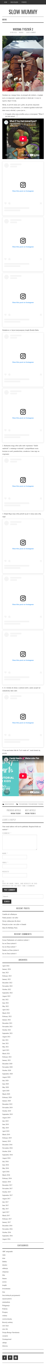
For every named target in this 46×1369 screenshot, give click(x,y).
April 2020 (5, 1091)
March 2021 (6, 1053)
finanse (4, 1278)
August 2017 (6, 1198)
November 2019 (7, 1107)
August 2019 (6, 1118)
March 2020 (6, 1094)
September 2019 (7, 1114)
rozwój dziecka (7, 1319)
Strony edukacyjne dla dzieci (11, 921)
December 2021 (7, 1023)
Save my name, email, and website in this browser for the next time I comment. (19, 884)
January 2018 (6, 1182)
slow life (5, 1329)
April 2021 (5, 1050)
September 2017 (7, 1195)
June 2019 (5, 1124)
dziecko (4, 1265)
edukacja (5, 1268)
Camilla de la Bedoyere (9, 914)
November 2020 (7, 1067)
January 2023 (6, 979)
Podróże (24, 2)
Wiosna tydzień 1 (16, 813)
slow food (5, 1326)
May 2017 (5, 1209)
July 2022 (5, 999)
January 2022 (6, 1020)
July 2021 (5, 1040)
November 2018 (7, 1148)
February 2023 (7, 976)
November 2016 (7, 1229)
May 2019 (5, 1128)
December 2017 (7, 1185)
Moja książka (14, 2)
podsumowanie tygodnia (35, 804)
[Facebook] (4, 1357)
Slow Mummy (23, 12)
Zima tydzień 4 (14, 950)
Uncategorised (9, 804)
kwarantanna (6, 1288)
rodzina (4, 1315)
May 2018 (5, 1168)
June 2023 (5, 972)
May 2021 (5, 1047)
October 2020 (6, 1070)
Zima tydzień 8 (11, 943)
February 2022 (7, 1016)
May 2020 (5, 1087)
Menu (4, 19)
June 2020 (5, 1084)
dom (3, 1258)
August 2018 (6, 1158)
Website (5, 871)
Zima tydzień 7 (11, 947)
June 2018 (5, 1165)
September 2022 (7, 993)
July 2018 (5, 1161)
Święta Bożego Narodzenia (10, 1332)
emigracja (5, 1272)
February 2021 (7, 1057)
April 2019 (5, 1131)
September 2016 (7, 1236)
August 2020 (6, 1077)
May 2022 (5, 1006)
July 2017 (5, 1202)
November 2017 (7, 1188)
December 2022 (7, 983)
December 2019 (7, 1104)
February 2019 (7, 1138)
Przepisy (5, 1312)
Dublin (4, 1261)
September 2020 (7, 1074)
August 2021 (6, 1037)
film (3, 1275)
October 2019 (6, 1111)
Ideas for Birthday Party (10, 928)
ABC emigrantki (7, 1251)
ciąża (3, 1255)
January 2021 (6, 1060)
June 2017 (5, 1205)
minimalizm (6, 1302)
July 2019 (5, 1121)
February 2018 (7, 1178)
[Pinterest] (10, 1357)
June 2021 (5, 1043)
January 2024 (6, 969)
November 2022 (7, 986)
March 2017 (6, 1215)
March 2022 (6, 1013)
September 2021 (7, 1033)
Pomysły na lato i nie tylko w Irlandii (14, 924)
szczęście (5, 1336)
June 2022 (5, 1003)
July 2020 (5, 1080)
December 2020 (7, 1064)
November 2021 (7, 1026)
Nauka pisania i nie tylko (10, 918)
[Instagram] (16, 1357)
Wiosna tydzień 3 (30, 813)
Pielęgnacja (5, 1305)
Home (5, 2)
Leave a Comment (31, 32)
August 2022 (6, 996)
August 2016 (6, 1239)
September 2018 (7, 1155)
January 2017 (6, 1222)
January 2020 (6, 1101)
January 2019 (6, 1141)
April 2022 (5, 1010)
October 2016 (6, 1232)
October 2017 (6, 1192)
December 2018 (7, 1144)
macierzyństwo (7, 1299)
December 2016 (7, 1225)
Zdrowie (5, 1346)
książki (4, 1285)
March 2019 (6, 1134)
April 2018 (5, 1171)
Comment (6, 833)
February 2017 (7, 1219)
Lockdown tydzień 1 (22, 940)
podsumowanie (23, 804)
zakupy (4, 1342)
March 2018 (6, 1175)
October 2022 (6, 989)
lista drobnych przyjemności (11, 1295)
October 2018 (6, 1151)
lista (3, 1292)
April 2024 (5, 966)
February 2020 (7, 1097)
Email (5, 862)
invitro (4, 1282)
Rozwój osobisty (7, 1322)
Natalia (21, 32)
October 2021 (6, 1030)
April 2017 (5, 1212)
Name (5, 853)
